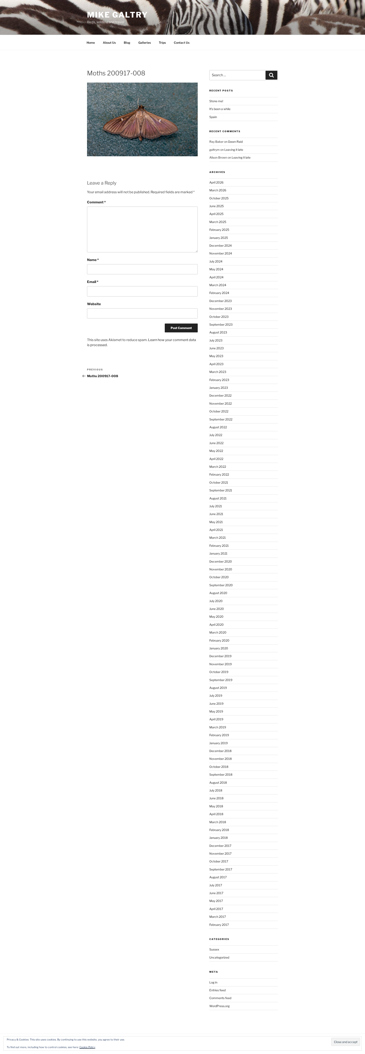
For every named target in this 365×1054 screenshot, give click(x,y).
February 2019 (219, 735)
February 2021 (219, 545)
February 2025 (219, 229)
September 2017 (220, 869)
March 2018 (217, 822)
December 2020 (220, 561)
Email (92, 282)
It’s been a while (219, 109)
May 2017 (216, 901)
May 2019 (216, 711)
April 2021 (216, 530)
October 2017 (218, 861)
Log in (213, 982)
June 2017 (216, 893)
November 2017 (220, 853)
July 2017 (215, 885)
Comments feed (220, 998)
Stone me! (216, 101)
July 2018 (215, 790)
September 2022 (220, 419)
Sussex (214, 949)
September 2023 (221, 324)
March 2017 (217, 916)
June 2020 (216, 609)
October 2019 (218, 672)
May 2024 (216, 269)
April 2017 (216, 909)
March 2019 (217, 727)
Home (91, 42)
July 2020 (216, 601)
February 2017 (219, 924)
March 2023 (217, 372)
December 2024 (220, 245)
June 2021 (216, 514)
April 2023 (216, 364)
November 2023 (220, 308)
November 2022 (220, 403)
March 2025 (217, 222)
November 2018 (220, 758)
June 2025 (216, 206)
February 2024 (219, 293)
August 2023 (218, 332)
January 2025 (218, 237)
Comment (96, 202)
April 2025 (216, 214)
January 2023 (218, 387)
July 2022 (215, 435)
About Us (109, 42)
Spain (213, 117)
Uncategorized (219, 957)
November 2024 (220, 253)
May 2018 (216, 806)
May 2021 (216, 522)
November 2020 (220, 569)
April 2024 (216, 277)
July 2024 (215, 261)
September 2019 (220, 680)
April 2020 (216, 624)
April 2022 (216, 459)
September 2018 (220, 774)
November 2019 (220, 664)
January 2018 (218, 837)
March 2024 (217, 285)
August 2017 (218, 877)
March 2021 (217, 537)
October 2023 (219, 316)
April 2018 (216, 814)
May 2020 (216, 616)
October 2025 (219, 198)
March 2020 (217, 632)
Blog (127, 42)
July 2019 (215, 695)
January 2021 (218, 553)
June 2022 (216, 443)
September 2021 (220, 490)
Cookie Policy (87, 1047)
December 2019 (220, 656)
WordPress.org (219, 1006)
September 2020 (221, 585)
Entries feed (217, 990)
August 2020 (218, 593)
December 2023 (220, 301)
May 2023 (216, 356)
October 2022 (218, 411)
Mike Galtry (117, 14)
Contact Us (181, 42)
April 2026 (216, 182)
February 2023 (219, 380)
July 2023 (215, 340)
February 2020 (219, 640)
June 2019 (216, 703)
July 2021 (215, 506)
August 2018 (218, 782)
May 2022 (216, 451)
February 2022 (219, 474)
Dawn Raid (235, 141)
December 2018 (220, 751)
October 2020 (219, 577)
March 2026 (217, 190)
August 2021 (218, 498)
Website (94, 304)
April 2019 (216, 719)
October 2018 (218, 766)
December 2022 (220, 395)
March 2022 (217, 466)
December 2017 (220, 845)
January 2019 (218, 743)
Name (93, 260)
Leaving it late (233, 149)
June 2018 (216, 798)
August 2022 (218, 427)
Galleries (144, 42)
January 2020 (218, 648)
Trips (162, 42)
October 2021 (218, 482)
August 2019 (218, 688)
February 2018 (219, 830)
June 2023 (216, 348)
